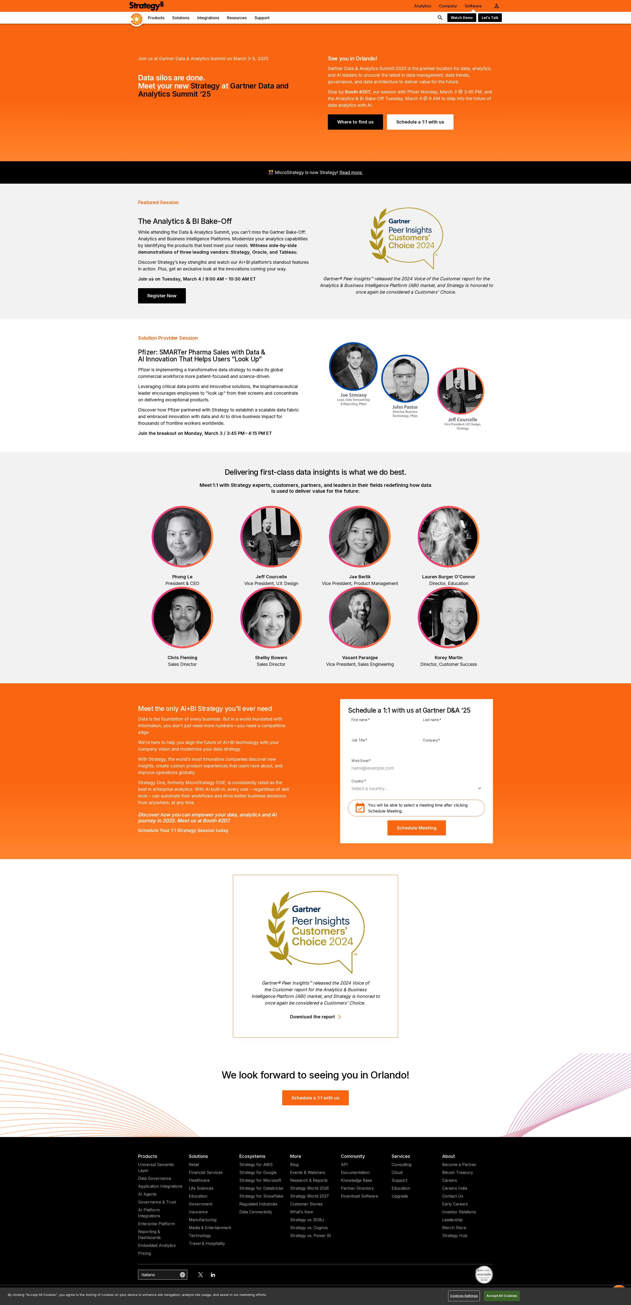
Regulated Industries (258, 1203)
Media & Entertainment (210, 1227)
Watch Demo (462, 18)
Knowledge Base (356, 1180)
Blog (294, 1164)
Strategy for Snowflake (261, 1196)
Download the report (312, 1016)
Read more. (351, 172)
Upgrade (400, 1196)
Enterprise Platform (156, 1223)
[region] (315, 1296)
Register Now (161, 295)
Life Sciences (201, 1188)
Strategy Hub (454, 1235)
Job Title (359, 740)
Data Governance (154, 1178)
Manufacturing (202, 1219)
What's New (301, 1211)
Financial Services (206, 1172)
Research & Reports (309, 1180)
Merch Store (454, 1227)
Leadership (452, 1219)
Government (200, 1203)
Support (399, 1180)
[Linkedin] (213, 1274)
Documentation (355, 1172)
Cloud (397, 1172)
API (344, 1164)
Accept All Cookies (502, 1296)
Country (358, 781)
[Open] (479, 788)
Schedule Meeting (417, 827)
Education (198, 1196)
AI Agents (147, 1194)
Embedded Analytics (157, 1245)
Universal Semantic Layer (156, 1167)
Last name (432, 720)
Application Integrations (160, 1186)
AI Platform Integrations (149, 1212)
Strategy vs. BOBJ (307, 1219)
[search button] (440, 18)
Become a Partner (459, 1164)
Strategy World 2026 (309, 1188)
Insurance (198, 1211)
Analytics (422, 5)
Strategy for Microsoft (260, 1180)
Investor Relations (459, 1211)
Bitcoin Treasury (457, 1172)
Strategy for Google (258, 1172)
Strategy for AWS (256, 1164)
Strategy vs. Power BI (310, 1235)
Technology (200, 1235)
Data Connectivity (255, 1211)
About (448, 1156)
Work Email (361, 761)
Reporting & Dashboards (149, 1234)
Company (448, 5)
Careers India (454, 1188)
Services (401, 1156)
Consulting (401, 1164)
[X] (200, 1274)
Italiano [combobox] (148, 1274)
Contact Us (452, 1196)
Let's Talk (490, 18)
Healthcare (199, 1180)
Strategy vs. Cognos (309, 1227)
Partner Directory (357, 1188)
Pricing (144, 1253)
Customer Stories (306, 1203)
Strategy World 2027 (309, 1196)
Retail (194, 1164)
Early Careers (455, 1203)
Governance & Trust (157, 1201)
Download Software (359, 1196)
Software (473, 5)
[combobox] (412, 788)
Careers (449, 1180)
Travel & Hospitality (207, 1243)
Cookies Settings (464, 1296)
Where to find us (355, 121)
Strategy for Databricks (261, 1188)
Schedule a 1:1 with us (420, 121)
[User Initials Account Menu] (496, 6)
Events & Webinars (307, 1172)
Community (353, 1156)
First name (360, 720)
